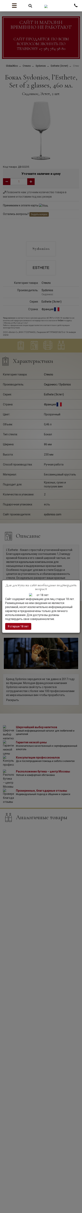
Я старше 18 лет (18, 626)
